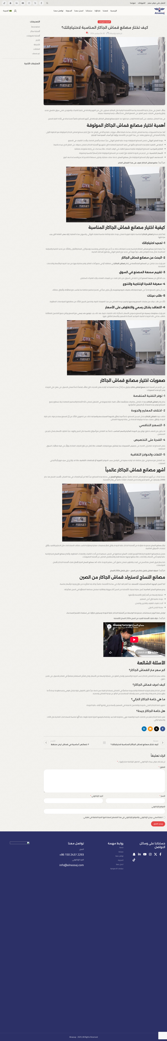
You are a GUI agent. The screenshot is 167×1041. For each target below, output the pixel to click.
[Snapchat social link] (10, 3)
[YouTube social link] (22, 3)
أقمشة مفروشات (104, 21)
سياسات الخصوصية (116, 868)
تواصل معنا (119, 856)
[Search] (47, 3)
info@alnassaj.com (71, 865)
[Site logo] (159, 10)
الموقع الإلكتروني (158, 806)
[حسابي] (15, 10)
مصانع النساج (116, 477)
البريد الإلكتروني (96, 796)
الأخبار (38, 40)
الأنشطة (37, 44)
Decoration (35, 27)
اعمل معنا (119, 864)
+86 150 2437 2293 (71, 854)
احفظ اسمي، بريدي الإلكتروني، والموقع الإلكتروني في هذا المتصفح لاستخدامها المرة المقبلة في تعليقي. (123, 817)
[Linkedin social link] (16, 3)
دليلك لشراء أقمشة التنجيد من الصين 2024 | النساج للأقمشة (136, 618)
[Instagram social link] (29, 3)
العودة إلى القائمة (104, 742)
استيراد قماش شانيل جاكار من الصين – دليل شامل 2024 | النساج (134, 570)
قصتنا (121, 847)
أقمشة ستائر (35, 31)
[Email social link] (150, 728)
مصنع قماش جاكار (138, 387)
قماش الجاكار (147, 234)
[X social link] (35, 3)
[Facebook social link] (41, 3)
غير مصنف (36, 53)
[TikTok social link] (4, 3)
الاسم (162, 796)
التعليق (162, 767)
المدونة (120, 860)
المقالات (36, 49)
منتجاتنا (121, 851)
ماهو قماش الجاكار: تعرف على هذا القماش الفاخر (137, 162)
